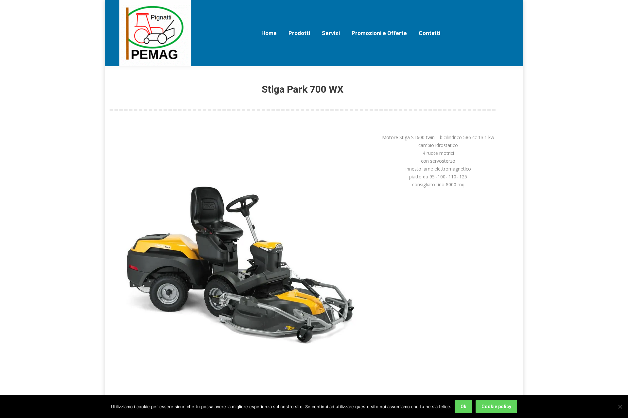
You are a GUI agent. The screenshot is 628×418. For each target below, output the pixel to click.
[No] (620, 406)
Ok (463, 406)
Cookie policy (496, 406)
